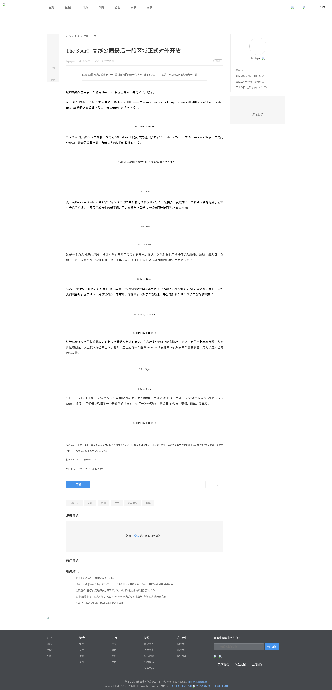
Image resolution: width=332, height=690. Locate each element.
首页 (51, 7)
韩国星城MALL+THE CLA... (251, 76)
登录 (137, 535)
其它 (114, 662)
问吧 (101, 7)
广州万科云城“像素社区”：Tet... (253, 87)
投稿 (149, 7)
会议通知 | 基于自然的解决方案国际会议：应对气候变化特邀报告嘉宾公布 (115, 590)
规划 (114, 656)
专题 (81, 644)
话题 (81, 662)
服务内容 (181, 656)
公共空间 (132, 503)
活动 (49, 650)
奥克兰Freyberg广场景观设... (251, 81)
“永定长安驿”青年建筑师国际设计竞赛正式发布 (101, 603)
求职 (133, 7)
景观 (103, 503)
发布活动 (149, 662)
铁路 (148, 503)
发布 (322, 7)
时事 (85, 36)
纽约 (90, 503)
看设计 (68, 7)
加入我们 (181, 650)
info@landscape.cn (197, 681)
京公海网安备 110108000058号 (212, 686)
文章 (81, 650)
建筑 (114, 650)
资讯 (49, 644)
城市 (116, 503)
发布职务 (149, 668)
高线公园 (74, 503)
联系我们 (181, 644)
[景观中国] (22, 7)
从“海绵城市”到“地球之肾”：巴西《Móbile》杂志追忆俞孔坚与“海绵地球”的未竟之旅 (121, 596)
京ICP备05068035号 (181, 686)
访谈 (81, 656)
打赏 (78, 484)
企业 (117, 7)
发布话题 (149, 656)
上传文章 (149, 650)
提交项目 (149, 644)
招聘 (49, 656)
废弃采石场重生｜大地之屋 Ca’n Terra (96, 578)
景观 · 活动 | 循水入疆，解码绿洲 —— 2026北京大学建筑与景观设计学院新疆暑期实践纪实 (124, 584)
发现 (86, 7)
